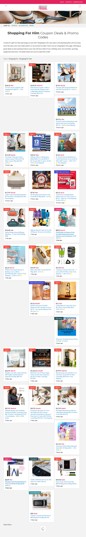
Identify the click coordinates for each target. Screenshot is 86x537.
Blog (62, 2)
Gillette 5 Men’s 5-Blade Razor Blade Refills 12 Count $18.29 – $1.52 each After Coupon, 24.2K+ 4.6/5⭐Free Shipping (41, 159)
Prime (31, 25)
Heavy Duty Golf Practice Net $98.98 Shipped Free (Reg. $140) (66, 482)
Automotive (23, 25)
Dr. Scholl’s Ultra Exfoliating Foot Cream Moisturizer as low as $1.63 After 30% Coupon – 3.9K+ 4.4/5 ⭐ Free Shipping (66, 159)
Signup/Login (78, 2)
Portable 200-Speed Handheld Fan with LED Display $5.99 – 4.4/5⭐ (66, 87)
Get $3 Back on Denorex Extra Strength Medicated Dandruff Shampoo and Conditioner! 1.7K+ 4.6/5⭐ (66, 234)
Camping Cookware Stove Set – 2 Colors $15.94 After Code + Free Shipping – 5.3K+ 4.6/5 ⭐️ (66, 270)
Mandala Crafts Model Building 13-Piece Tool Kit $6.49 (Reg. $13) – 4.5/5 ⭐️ (16, 482)
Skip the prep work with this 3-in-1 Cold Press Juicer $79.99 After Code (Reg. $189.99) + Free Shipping (66, 374)
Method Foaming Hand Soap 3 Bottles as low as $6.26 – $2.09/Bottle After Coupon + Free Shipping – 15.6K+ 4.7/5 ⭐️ (15, 271)
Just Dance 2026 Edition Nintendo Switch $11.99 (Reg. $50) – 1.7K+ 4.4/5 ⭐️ (66, 447)
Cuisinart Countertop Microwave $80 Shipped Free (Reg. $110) (41, 515)
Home (5, 59)
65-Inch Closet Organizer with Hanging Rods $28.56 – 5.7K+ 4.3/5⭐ (14, 88)
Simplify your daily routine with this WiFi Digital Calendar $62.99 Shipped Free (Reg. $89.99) (16, 373)
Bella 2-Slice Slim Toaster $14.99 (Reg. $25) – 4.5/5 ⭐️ (41, 270)
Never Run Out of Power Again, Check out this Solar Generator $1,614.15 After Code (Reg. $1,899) (40, 374)
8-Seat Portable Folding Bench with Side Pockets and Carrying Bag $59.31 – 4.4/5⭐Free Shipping (66, 122)
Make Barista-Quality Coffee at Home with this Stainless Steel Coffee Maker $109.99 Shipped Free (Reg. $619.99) (40, 89)
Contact (68, 2)
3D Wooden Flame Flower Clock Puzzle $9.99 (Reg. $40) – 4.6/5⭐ (41, 194)
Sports (14, 25)
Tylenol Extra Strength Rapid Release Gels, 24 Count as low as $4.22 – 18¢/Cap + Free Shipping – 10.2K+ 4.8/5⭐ (66, 196)
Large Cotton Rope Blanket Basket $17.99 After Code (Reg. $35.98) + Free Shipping (15, 195)
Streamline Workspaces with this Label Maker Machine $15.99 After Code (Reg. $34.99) (66, 411)
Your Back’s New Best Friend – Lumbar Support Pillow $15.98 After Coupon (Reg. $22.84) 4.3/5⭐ (14, 159)
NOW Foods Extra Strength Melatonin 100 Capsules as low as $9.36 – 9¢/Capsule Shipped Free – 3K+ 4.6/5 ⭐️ (41, 307)
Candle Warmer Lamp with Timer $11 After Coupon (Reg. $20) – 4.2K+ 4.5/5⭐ (66, 306)
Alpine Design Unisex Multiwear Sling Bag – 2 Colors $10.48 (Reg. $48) (15, 233)
